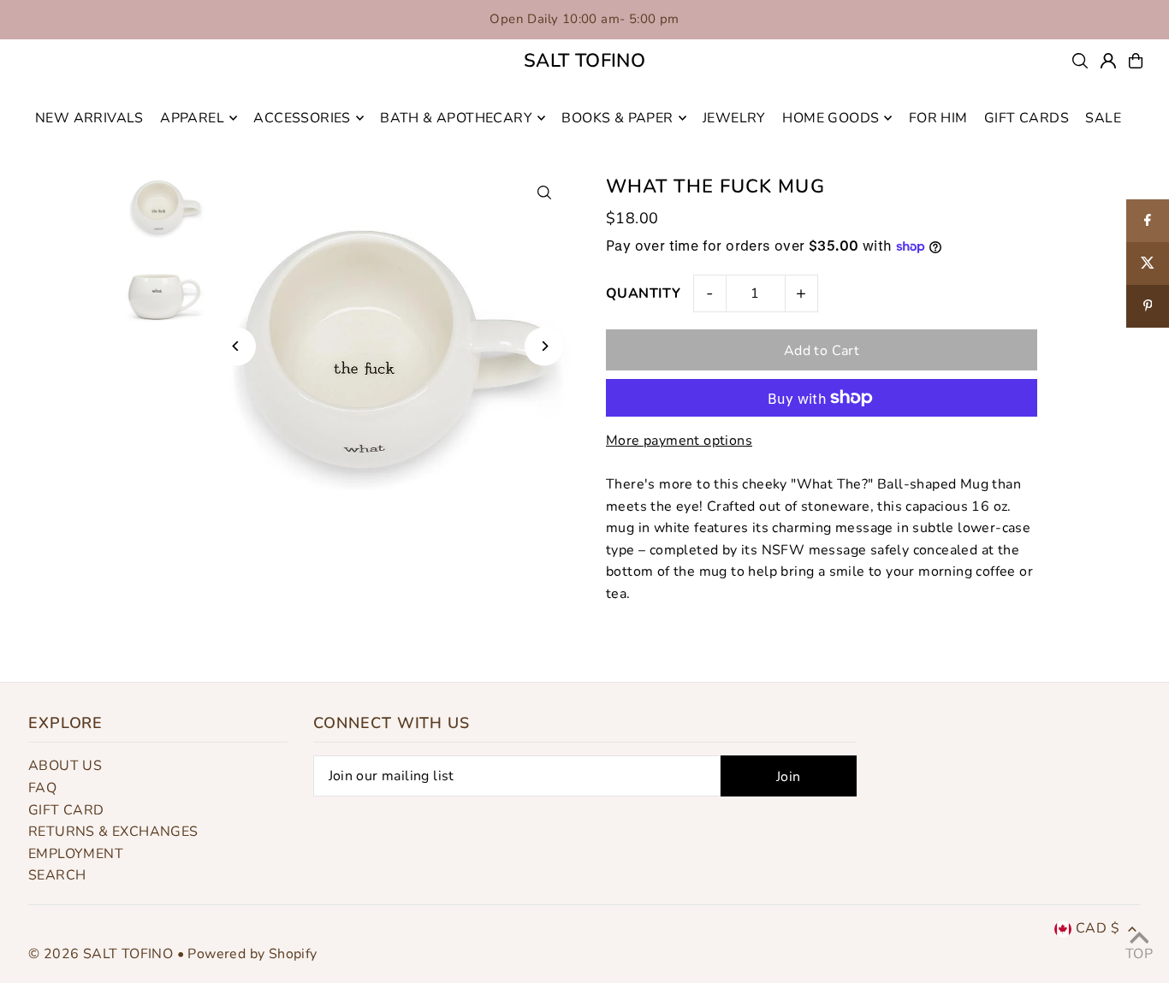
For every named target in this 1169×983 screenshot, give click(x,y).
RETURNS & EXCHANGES (113, 831)
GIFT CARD (66, 810)
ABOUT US (65, 765)
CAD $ (1097, 928)
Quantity (643, 293)
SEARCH (57, 875)
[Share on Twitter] (1147, 263)
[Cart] (1135, 60)
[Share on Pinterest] (1147, 306)
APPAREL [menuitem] (192, 118)
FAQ (42, 788)
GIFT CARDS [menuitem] (1026, 118)
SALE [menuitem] (1103, 118)
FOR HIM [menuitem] (938, 118)
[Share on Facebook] (1147, 220)
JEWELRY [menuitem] (734, 118)
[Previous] (236, 346)
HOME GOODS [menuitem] (830, 118)
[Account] (1108, 60)
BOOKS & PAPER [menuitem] (617, 118)
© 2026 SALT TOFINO (102, 954)
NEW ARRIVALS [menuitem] (89, 118)
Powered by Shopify (252, 954)
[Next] (544, 346)
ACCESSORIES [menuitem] (301, 118)
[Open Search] (1080, 60)
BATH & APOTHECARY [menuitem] (456, 118)
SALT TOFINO (584, 61)
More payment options (679, 440)
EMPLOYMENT (75, 853)
